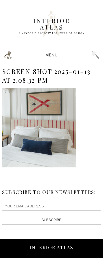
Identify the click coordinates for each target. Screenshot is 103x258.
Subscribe (51, 220)
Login (8, 55)
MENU (51, 55)
